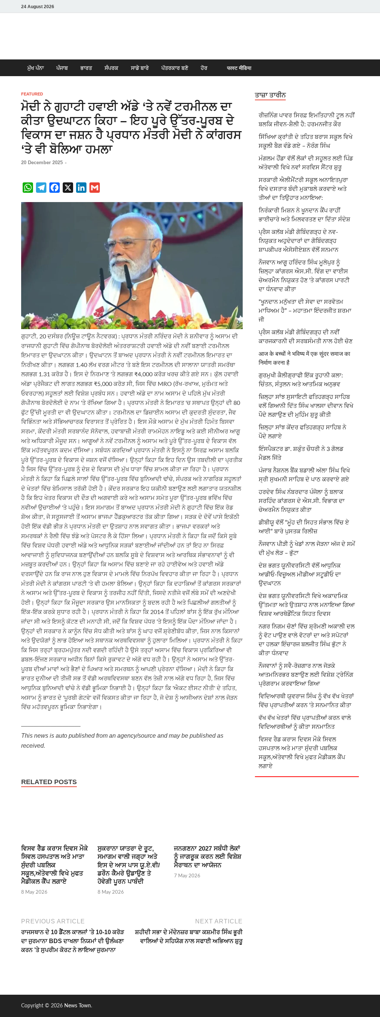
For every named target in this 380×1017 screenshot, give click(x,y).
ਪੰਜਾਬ (62, 68)
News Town (77, 1005)
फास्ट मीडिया (239, 68)
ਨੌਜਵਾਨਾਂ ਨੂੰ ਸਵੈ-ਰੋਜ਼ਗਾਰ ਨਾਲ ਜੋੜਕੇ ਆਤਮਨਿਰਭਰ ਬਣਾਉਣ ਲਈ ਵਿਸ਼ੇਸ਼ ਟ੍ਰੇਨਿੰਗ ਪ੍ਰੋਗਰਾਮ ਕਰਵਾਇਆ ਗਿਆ (306, 675)
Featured (32, 94)
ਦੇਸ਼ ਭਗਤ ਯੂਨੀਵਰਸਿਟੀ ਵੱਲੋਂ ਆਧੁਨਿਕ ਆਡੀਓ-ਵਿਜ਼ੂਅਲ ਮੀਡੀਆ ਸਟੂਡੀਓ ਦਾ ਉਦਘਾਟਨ (300, 575)
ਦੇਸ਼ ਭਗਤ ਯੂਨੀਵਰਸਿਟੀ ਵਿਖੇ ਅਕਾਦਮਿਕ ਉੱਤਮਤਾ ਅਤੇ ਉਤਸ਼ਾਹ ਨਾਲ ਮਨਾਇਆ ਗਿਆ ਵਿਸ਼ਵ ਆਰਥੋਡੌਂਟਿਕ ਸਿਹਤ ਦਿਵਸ (307, 605)
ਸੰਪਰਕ (111, 68)
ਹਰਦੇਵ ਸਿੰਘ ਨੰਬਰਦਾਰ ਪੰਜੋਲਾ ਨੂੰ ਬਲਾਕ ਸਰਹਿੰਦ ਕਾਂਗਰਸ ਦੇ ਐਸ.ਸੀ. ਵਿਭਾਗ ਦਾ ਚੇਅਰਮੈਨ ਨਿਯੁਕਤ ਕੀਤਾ (302, 501)
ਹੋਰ (204, 68)
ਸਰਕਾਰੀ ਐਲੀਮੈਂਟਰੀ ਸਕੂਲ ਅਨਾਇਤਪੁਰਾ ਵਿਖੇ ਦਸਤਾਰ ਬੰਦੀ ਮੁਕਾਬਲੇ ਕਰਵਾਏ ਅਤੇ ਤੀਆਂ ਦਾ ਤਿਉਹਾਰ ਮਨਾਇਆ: (303, 189)
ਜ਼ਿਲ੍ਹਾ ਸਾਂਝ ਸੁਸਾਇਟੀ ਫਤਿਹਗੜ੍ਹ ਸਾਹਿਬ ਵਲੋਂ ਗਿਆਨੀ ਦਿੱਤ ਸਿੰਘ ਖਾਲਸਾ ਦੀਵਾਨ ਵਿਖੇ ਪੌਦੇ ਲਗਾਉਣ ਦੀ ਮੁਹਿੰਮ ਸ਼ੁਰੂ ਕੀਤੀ (306, 406)
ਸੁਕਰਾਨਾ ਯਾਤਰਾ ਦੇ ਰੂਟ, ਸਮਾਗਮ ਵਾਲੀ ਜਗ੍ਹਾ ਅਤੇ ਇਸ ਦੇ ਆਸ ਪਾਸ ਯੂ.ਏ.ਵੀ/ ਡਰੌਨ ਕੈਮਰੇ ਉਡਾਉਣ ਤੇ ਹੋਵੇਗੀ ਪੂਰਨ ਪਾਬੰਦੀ (129, 865)
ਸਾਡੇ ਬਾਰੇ (140, 68)
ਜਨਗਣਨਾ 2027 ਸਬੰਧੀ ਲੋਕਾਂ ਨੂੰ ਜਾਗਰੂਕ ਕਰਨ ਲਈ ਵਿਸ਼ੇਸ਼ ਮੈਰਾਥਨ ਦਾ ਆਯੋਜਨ (207, 856)
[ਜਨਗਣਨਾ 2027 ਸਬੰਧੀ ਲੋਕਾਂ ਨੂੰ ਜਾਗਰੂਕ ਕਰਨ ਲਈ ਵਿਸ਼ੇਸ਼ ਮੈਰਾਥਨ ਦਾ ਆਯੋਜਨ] (208, 820)
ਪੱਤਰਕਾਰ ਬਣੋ (174, 68)
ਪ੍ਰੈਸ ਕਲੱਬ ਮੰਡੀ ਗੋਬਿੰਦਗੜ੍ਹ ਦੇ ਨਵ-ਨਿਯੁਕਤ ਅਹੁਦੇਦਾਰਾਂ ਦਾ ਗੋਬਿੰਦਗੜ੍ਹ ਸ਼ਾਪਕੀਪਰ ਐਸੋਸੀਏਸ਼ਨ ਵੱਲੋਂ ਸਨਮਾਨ (298, 241)
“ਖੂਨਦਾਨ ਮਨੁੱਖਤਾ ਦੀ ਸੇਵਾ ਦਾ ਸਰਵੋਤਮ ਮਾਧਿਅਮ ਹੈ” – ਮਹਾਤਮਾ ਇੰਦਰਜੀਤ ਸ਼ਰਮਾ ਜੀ (305, 311)
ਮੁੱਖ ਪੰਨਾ (35, 68)
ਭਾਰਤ (86, 68)
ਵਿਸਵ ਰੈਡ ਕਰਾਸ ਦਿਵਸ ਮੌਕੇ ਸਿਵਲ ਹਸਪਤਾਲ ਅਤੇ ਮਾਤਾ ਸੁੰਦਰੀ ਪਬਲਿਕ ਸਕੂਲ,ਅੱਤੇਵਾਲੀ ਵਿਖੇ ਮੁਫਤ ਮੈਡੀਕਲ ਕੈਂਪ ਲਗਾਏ (54, 865)
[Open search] (355, 68)
